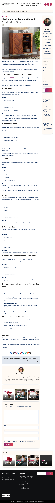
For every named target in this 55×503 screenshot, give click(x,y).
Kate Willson (8, 24)
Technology (38, 3)
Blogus (36, 501)
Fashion (27, 3)
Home (18, 3)
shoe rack (12, 77)
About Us (34, 5)
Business (23, 3)
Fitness (44, 70)
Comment (6, 409)
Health (32, 3)
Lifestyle (45, 81)
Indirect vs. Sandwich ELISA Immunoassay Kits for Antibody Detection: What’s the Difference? (47, 123)
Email (5, 430)
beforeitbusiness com (13, 480)
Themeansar (41, 501)
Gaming (44, 73)
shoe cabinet (16, 148)
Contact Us (28, 5)
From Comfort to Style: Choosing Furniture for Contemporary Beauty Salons (46, 101)
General (23, 5)
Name (5, 425)
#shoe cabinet (20, 24)
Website (5, 436)
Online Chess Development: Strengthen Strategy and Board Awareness (47, 109)
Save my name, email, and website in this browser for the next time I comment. (20, 441)
